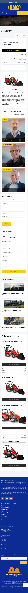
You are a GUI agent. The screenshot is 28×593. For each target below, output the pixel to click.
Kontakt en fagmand (13, 50)
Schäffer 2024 (8, 377)
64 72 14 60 (4, 544)
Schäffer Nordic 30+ (10, 441)
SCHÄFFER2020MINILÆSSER (12, 342)
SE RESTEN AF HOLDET (19, 114)
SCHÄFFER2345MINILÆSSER (12, 405)
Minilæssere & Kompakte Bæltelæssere (10, 20)
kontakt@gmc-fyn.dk (6, 548)
